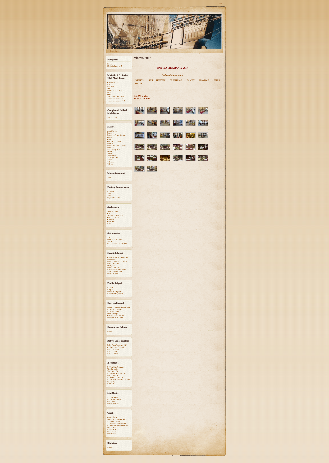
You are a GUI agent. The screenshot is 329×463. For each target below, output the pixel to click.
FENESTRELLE (176, 80)
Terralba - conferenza (115, 215)
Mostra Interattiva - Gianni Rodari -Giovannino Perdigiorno (117, 263)
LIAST (110, 224)
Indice (109, 447)
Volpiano (110, 162)
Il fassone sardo (113, 311)
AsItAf (109, 237)
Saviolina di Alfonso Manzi (117, 419)
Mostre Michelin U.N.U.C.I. (117, 145)
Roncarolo (111, 259)
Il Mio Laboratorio (114, 353)
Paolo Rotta (111, 432)
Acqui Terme (112, 131)
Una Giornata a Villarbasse (117, 244)
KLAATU (111, 191)
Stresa (109, 152)
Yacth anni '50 (112, 371)
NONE (151, 80)
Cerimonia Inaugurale (172, 75)
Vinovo (110, 160)
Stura (109, 95)
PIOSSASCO (160, 80)
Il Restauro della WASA (116, 373)
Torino (109, 154)
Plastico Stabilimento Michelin (118, 307)
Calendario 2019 (113, 82)
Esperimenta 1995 (113, 198)
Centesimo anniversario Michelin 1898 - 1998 (115, 317)
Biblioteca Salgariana (115, 294)
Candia (109, 213)
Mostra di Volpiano (114, 292)
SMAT (109, 241)
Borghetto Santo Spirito (116, 135)
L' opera (110, 290)
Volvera (110, 164)
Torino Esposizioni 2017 (116, 99)
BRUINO (217, 80)
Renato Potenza (112, 403)
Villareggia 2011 (113, 158)
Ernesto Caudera (113, 430)
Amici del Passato (113, 421)
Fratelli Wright (112, 314)
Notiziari (110, 86)
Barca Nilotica (112, 375)
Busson (109, 331)
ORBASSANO (204, 80)
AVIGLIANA (139, 80)
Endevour (110, 384)
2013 (109, 178)
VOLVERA (191, 80)
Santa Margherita (113, 150)
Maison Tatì (111, 434)
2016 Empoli (112, 117)
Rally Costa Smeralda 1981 (117, 345)
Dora (109, 93)
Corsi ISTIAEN (113, 217)
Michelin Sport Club (114, 66)
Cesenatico (111, 222)
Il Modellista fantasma (115, 367)
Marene (110, 143)
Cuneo (109, 139)
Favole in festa (112, 274)
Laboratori (111, 84)
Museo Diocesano (113, 268)
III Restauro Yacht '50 (115, 377)
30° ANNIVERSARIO (115, 97)
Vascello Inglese (113, 369)
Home (220, 3)
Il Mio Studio (112, 351)
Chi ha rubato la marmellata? (117, 257)
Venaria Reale (112, 156)
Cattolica (110, 220)
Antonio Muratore (113, 397)
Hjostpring (111, 381)
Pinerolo (110, 147)
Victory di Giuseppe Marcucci (118, 423)
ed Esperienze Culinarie (116, 347)
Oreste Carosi (112, 417)
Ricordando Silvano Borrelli (117, 425)
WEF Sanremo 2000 (114, 272)
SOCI (109, 89)
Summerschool (112, 211)
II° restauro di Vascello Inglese (118, 379)
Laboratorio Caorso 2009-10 (117, 270)
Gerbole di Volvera (114, 141)
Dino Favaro (111, 427)
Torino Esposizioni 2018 (116, 101)
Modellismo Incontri (114, 91)
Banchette (110, 133)
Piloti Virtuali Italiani (115, 239)
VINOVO (138, 83)
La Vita (110, 287)
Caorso (109, 137)
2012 (109, 193)
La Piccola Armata (114, 399)
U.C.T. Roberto (113, 349)
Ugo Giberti (111, 401)
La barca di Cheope (114, 309)
